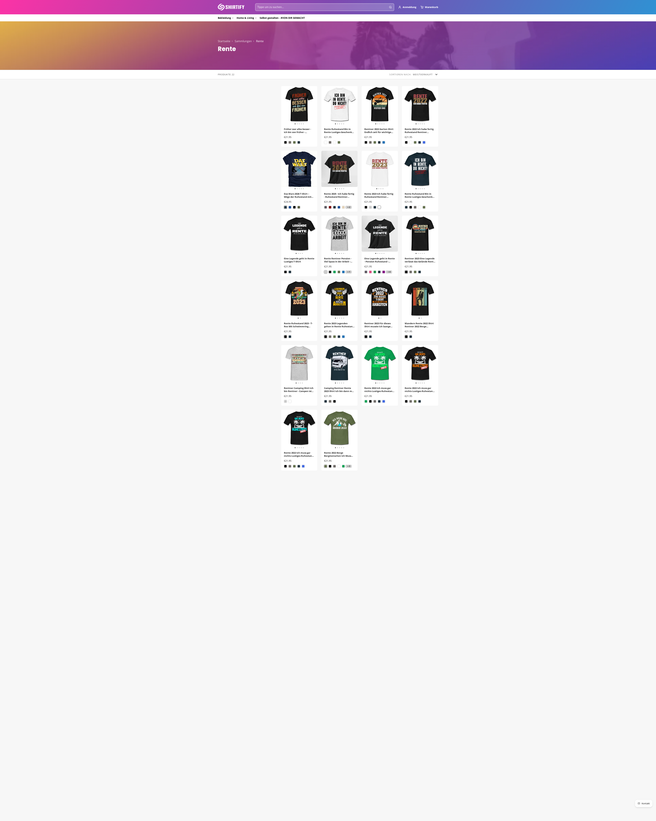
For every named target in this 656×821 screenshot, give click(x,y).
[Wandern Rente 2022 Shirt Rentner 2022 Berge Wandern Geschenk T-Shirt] (411, 299)
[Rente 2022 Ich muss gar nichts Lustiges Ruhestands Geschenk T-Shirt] (365, 364)
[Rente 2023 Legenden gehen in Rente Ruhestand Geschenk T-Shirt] (325, 299)
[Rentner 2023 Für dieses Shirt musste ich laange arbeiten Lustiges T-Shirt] (371, 299)
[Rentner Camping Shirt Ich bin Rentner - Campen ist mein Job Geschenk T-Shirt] (285, 364)
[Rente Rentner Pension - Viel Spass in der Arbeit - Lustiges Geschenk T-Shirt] (325, 235)
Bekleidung (224, 17)
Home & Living (245, 17)
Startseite (224, 41)
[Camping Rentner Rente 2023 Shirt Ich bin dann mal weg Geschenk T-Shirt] (325, 364)
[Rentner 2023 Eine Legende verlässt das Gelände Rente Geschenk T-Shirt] (405, 235)
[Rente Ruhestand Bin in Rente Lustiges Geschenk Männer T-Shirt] (325, 105)
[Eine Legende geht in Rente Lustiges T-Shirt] (285, 235)
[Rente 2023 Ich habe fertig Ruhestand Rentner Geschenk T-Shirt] (366, 170)
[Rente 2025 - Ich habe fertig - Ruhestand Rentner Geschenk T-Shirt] (325, 170)
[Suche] (390, 7)
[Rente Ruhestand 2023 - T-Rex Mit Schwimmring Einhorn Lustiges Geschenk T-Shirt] (290, 299)
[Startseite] (231, 7)
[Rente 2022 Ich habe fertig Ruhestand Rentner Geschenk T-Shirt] (405, 105)
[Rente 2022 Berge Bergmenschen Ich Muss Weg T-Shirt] (325, 429)
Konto (407, 7)
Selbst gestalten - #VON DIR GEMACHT (282, 17)
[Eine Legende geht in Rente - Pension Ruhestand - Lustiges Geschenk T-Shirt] (365, 235)
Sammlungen (243, 41)
